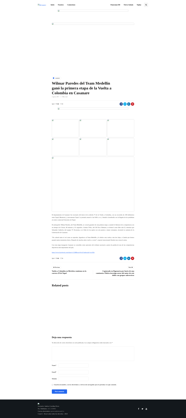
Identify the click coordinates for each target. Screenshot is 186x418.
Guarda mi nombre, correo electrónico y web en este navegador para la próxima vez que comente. (85, 384)
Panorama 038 (115, 5)
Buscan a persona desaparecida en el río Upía (97, 337)
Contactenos (71, 5)
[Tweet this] (125, 104)
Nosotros (61, 5)
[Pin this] (132, 104)
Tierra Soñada (128, 5)
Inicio (52, 5)
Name (54, 365)
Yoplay (139, 5)
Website (54, 379)
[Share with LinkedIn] (128, 104)
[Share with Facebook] (121, 104)
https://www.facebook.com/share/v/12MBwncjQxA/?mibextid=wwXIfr (73, 252)
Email (54, 372)
